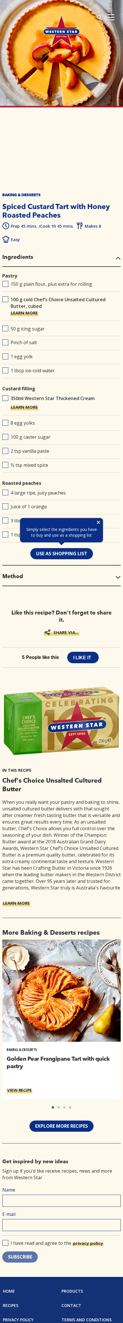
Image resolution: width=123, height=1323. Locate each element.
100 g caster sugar (30, 437)
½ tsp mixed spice (29, 465)
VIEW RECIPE (19, 1090)
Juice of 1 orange (29, 506)
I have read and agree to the (57, 1243)
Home (9, 1291)
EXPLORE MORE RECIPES (61, 1126)
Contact (71, 1305)
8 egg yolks (23, 423)
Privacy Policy (18, 1319)
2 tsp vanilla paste (30, 451)
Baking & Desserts (22, 1049)
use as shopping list (61, 553)
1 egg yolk (22, 356)
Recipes (10, 1305)
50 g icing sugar (28, 329)
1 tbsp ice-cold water (33, 370)
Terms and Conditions (86, 1319)
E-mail (8, 1214)
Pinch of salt (24, 342)
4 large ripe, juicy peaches (38, 493)
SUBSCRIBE (20, 1257)
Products (72, 1291)
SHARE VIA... (66, 632)
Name (8, 1190)
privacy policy (88, 1243)
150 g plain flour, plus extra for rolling (51, 284)
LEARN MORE (24, 313)
